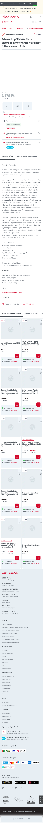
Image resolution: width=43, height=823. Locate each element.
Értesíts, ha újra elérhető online (15, 137)
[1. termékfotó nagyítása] (21, 69)
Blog (3, 665)
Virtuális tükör (6, 691)
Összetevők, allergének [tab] (27, 156)
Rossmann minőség (7, 653)
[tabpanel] (21, 234)
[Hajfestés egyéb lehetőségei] (24, 28)
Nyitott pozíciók (6, 702)
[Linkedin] (21, 788)
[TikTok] (3, 788)
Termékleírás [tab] (7, 156)
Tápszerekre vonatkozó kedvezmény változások (15, 627)
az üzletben (14, 361)
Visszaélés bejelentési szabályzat (11, 639)
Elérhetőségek (6, 713)
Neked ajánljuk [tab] (31, 313)
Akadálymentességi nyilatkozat (10, 642)
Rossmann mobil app (8, 676)
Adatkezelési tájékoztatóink (9, 633)
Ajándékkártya (6, 682)
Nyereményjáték (6, 668)
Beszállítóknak (6, 719)
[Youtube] (16, 788)
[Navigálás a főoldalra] (10, 17)
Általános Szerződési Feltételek (10, 630)
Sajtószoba (5, 662)
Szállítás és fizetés (7, 624)
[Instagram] (12, 788)
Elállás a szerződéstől (8, 636)
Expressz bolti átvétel (24, 8)
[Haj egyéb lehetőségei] (13, 28)
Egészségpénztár (6, 685)
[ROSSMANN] (10, 573)
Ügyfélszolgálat (6, 716)
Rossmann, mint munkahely (9, 705)
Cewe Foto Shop (6, 679)
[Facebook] (7, 788)
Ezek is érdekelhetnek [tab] (11, 313)
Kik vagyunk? (5, 650)
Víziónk (4, 656)
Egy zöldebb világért (7, 659)
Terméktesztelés (6, 694)
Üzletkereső (5, 722)
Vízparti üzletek (6, 688)
